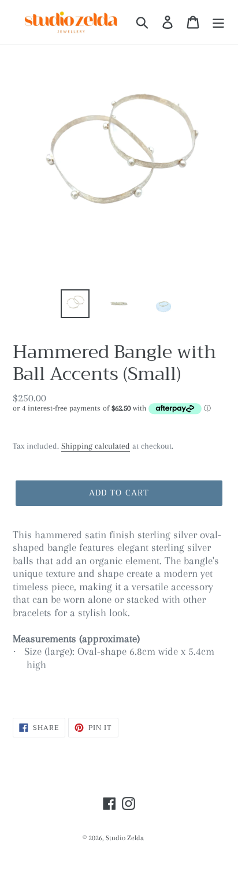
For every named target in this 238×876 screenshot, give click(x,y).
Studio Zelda (125, 838)
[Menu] (218, 22)
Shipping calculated (95, 445)
